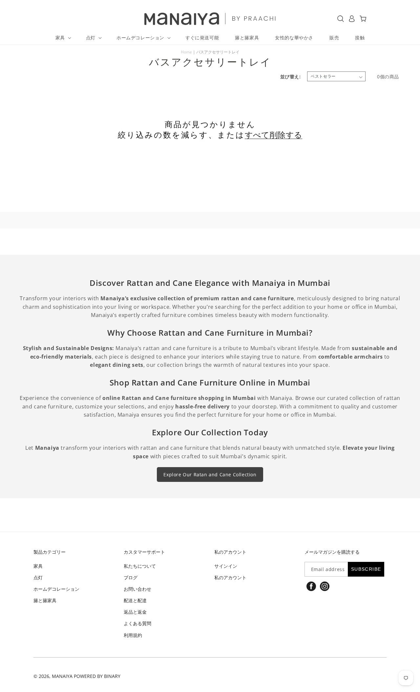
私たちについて (140, 566)
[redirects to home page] (210, 19)
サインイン (225, 566)
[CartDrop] (363, 18)
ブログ (130, 577)
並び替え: (290, 76)
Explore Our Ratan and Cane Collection (209, 474)
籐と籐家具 (44, 600)
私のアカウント (230, 577)
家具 (38, 566)
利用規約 (133, 635)
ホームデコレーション (56, 589)
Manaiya (62, 676)
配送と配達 (135, 600)
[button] (63, 38)
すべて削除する (274, 135)
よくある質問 (137, 623)
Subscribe (366, 569)
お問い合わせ (137, 589)
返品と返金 (135, 612)
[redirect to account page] (351, 18)
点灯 (38, 577)
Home (186, 52)
